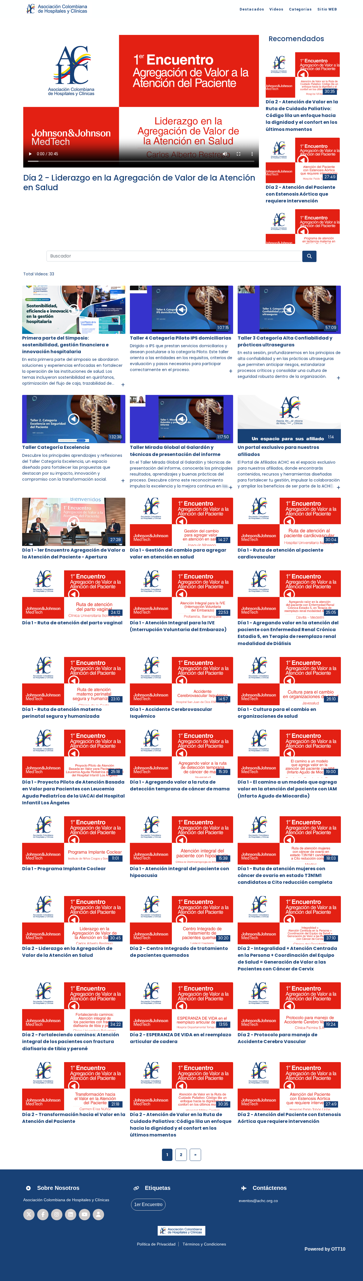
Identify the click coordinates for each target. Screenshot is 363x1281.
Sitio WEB (327, 9)
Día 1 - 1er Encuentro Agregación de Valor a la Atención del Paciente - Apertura (73, 553)
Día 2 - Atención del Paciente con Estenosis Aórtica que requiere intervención (300, 194)
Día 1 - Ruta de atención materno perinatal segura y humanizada (62, 712)
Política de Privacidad (156, 1244)
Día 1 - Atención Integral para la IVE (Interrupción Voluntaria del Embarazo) (178, 626)
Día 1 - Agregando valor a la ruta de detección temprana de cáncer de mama (180, 785)
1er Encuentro (148, 1204)
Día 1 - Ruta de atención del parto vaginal (72, 622)
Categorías (300, 9)
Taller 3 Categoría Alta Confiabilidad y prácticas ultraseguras (285, 341)
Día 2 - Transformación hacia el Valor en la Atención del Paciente (73, 1118)
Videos (276, 9)
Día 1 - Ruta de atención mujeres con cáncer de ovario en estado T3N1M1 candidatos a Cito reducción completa (285, 875)
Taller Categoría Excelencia (56, 447)
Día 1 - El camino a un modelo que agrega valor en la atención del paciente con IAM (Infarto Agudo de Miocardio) (287, 789)
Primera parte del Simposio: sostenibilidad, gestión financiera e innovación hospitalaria (65, 345)
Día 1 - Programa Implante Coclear (64, 868)
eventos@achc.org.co (258, 1200)
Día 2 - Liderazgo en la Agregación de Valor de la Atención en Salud (139, 182)
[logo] (57, 9)
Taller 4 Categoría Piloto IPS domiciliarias (180, 338)
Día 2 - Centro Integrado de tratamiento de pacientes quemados (179, 951)
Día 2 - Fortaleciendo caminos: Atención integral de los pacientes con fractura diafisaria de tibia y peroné (70, 1041)
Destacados (252, 9)
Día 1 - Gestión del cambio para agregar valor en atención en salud (178, 553)
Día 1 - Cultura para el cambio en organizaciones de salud (277, 712)
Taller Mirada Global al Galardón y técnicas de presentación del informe (175, 450)
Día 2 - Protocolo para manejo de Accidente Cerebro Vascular (277, 1038)
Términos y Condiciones (204, 1244)
